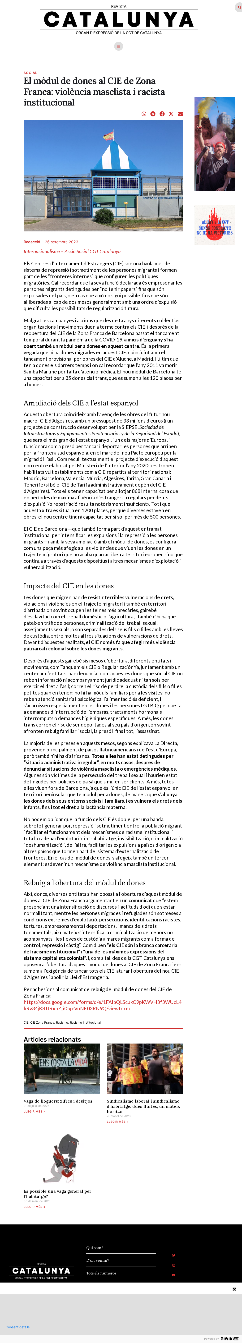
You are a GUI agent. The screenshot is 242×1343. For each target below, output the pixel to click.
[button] (118, 46)
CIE (26, 1022)
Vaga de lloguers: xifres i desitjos (58, 1101)
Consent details (18, 1327)
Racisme (62, 1022)
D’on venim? (97, 1260)
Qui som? (94, 1248)
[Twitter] (174, 1255)
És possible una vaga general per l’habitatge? (57, 1193)
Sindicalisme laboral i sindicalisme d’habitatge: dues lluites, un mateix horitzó (143, 1106)
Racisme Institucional (85, 1022)
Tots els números (101, 1273)
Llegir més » (34, 1111)
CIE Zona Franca (42, 1022)
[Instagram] (174, 1265)
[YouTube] (174, 1275)
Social (30, 73)
